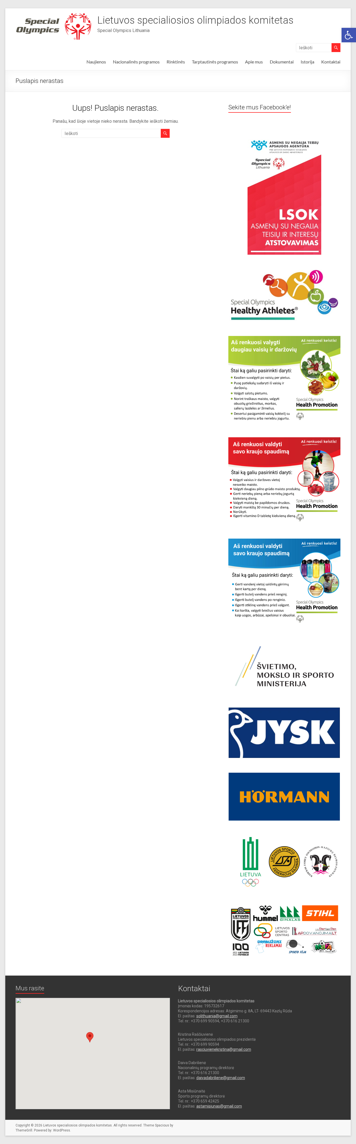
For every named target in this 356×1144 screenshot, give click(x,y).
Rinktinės (176, 61)
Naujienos (96, 61)
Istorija (307, 61)
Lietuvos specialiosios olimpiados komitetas (195, 20)
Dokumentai (282, 61)
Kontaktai (330, 61)
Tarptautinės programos (215, 61)
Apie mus (254, 61)
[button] (349, 35)
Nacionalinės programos (136, 61)
